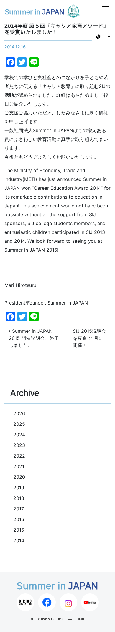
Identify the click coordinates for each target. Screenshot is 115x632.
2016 (18, 519)
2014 (18, 540)
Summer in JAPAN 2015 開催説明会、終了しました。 (34, 338)
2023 (19, 445)
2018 (18, 498)
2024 (19, 435)
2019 (18, 487)
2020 (19, 477)
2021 (18, 466)
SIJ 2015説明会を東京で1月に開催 (89, 338)
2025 (19, 424)
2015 (18, 530)
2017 (18, 509)
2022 (19, 456)
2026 (19, 413)
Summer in (34, 12)
